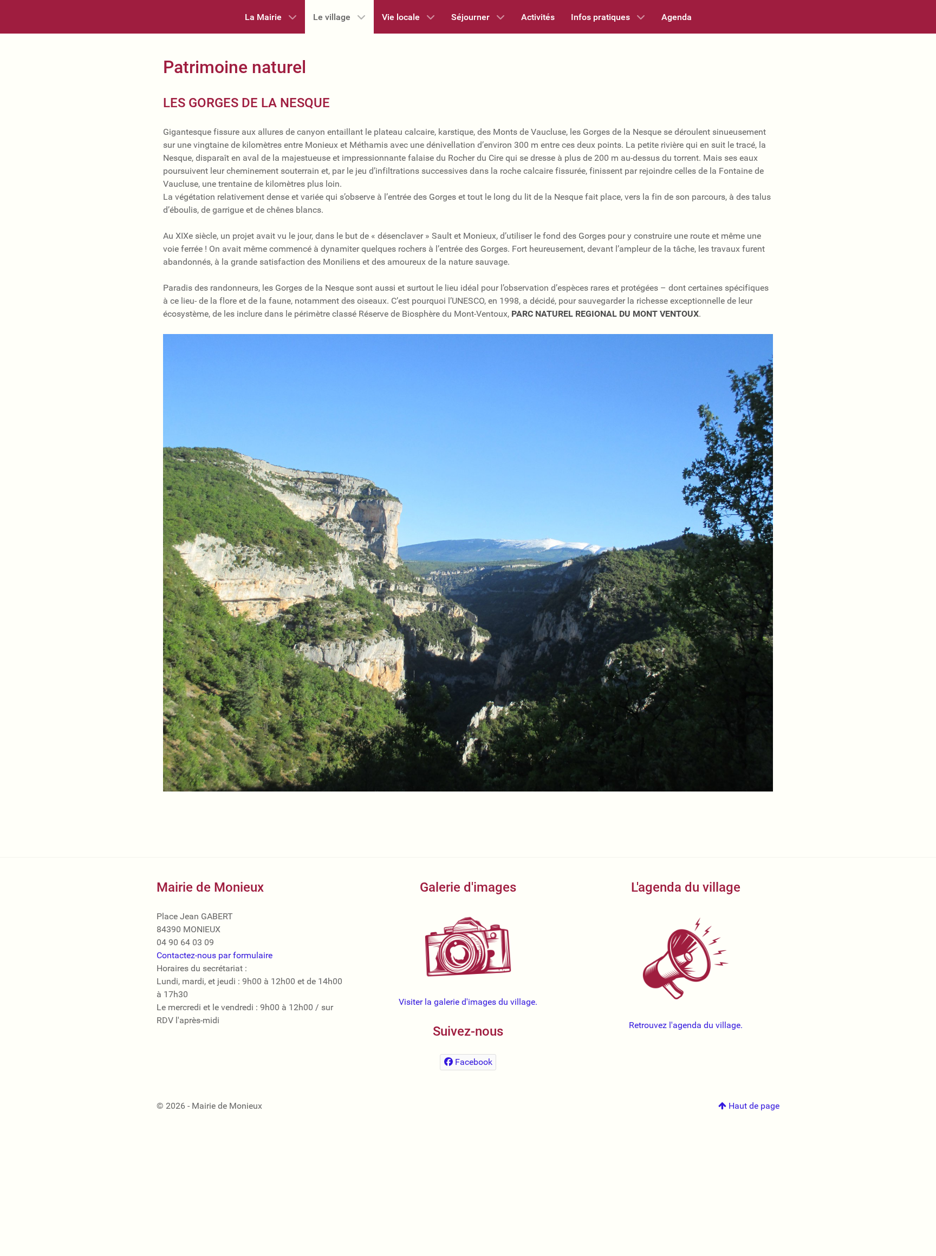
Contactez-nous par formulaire (214, 955)
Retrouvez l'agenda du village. (686, 1025)
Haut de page (752, 1106)
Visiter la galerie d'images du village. (468, 1002)
